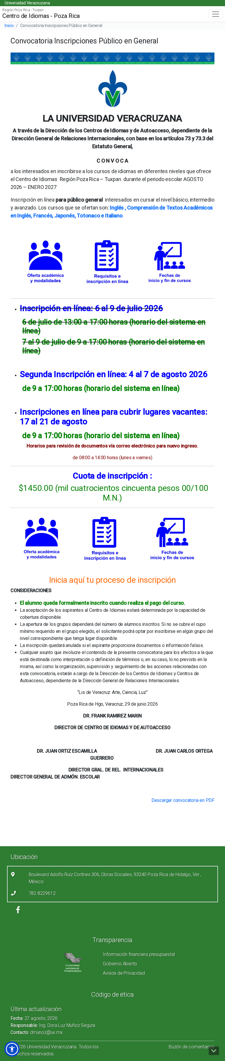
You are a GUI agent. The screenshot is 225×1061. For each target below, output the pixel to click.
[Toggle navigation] (216, 14)
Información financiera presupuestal (139, 954)
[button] (12, 1049)
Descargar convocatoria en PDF (182, 800)
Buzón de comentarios (191, 1047)
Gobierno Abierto (120, 964)
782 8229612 (42, 893)
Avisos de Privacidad (124, 973)
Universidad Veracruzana (27, 3)
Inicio (9, 25)
